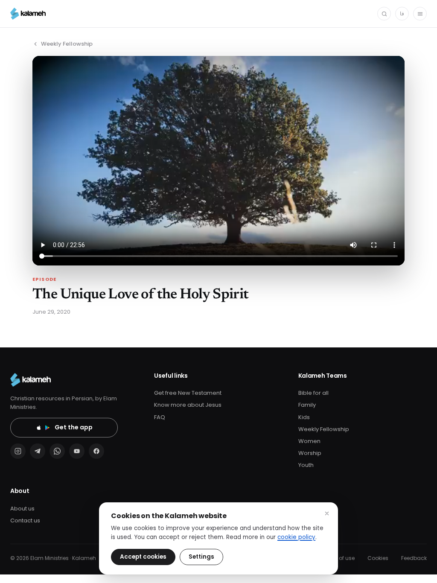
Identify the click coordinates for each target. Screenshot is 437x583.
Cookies (377, 558)
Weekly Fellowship (67, 44)
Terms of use (338, 558)
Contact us (25, 520)
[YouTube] (76, 451)
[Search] (384, 13)
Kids (304, 417)
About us (22, 508)
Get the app (74, 427)
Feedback (414, 558)
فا (402, 13)
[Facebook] (96, 451)
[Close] (327, 513)
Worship (309, 453)
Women (309, 441)
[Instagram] (18, 451)
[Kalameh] (28, 14)
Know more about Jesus (187, 405)
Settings (201, 557)
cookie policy (296, 537)
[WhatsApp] (57, 451)
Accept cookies (143, 557)
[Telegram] (37, 451)
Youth (306, 465)
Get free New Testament (187, 393)
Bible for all (313, 393)
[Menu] (420, 13)
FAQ (159, 417)
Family (307, 405)
